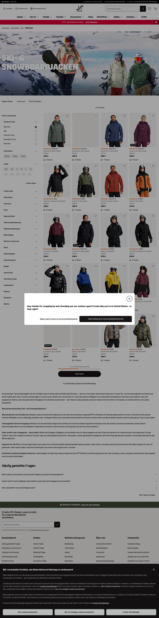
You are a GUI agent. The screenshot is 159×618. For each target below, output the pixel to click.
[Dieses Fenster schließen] (129, 298)
